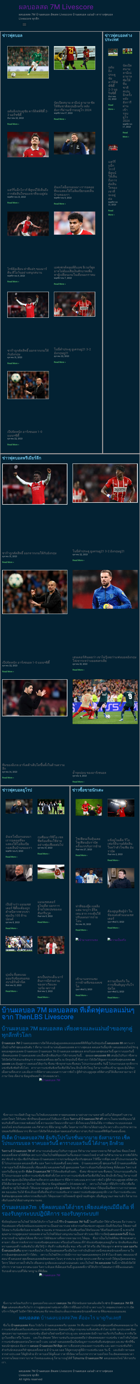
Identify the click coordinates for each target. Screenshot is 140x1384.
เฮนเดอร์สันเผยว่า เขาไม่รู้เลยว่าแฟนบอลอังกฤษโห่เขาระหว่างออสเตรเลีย (104, 659)
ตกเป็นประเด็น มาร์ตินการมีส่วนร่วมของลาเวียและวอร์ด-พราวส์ (50, 982)
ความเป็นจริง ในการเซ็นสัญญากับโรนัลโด (121, 984)
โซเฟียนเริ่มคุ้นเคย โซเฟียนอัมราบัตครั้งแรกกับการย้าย (88, 842)
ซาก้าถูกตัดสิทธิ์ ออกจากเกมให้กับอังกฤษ (29, 553)
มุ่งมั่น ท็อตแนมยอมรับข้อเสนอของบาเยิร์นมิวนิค (18, 978)
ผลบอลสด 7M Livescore (56, 7)
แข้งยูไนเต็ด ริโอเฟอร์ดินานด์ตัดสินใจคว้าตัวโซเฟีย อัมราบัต (121, 845)
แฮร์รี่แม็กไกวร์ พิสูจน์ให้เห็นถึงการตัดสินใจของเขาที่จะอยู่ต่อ (27, 191)
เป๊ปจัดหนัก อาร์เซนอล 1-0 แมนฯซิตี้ (26, 662)
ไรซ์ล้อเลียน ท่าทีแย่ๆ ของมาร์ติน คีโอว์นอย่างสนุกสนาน (27, 270)
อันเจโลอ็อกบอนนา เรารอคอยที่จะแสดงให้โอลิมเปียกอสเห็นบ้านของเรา (74, 190)
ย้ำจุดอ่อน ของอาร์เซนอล (89, 772)
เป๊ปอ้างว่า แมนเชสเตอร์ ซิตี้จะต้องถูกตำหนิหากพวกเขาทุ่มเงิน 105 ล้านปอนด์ (18, 911)
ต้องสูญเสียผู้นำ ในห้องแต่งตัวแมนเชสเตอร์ (121, 914)
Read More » (13, 124)
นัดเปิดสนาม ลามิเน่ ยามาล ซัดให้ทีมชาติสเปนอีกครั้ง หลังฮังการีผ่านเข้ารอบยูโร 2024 (74, 106)
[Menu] (24, 24)
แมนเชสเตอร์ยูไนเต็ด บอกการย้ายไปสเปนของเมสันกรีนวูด (50, 907)
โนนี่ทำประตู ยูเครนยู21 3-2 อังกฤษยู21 (99, 551)
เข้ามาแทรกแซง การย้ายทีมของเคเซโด (89, 982)
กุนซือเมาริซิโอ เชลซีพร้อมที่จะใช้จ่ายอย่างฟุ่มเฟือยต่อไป (50, 840)
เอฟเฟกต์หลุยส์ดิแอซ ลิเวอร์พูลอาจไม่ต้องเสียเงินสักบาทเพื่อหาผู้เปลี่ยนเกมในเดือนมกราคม (74, 271)
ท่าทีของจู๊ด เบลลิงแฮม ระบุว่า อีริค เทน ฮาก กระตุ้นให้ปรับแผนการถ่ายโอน (88, 913)
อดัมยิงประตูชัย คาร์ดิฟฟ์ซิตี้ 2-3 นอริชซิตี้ (113, 80)
